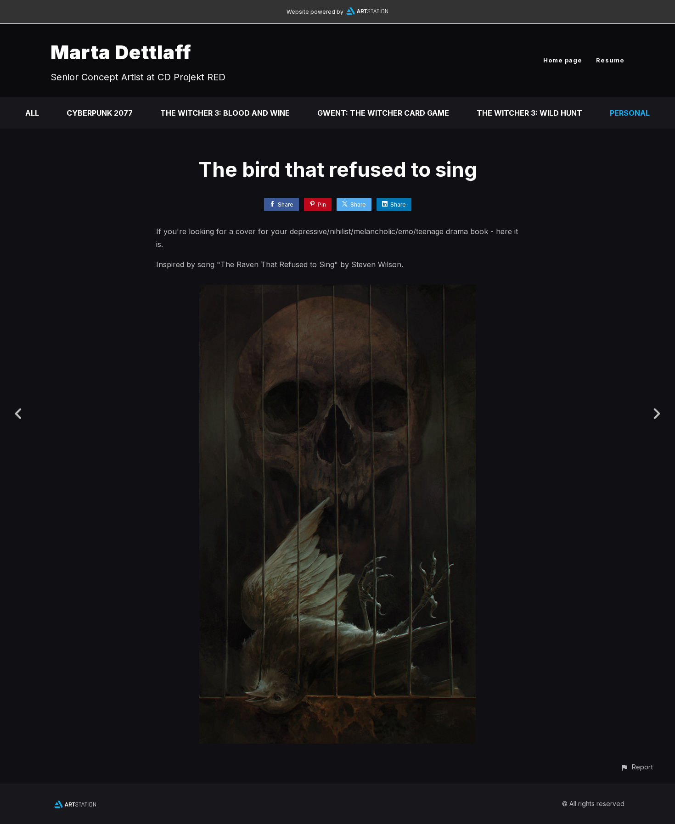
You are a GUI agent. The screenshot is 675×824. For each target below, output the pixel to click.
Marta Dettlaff (121, 52)
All (32, 113)
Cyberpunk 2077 (100, 113)
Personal (630, 113)
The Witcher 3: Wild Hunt (529, 113)
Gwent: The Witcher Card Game (383, 113)
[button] (637, 766)
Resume (610, 60)
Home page (562, 60)
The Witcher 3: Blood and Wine (225, 113)
